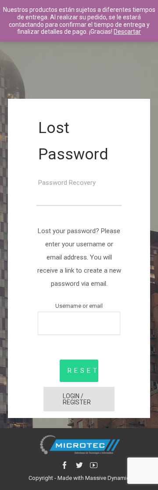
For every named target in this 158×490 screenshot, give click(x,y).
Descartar (127, 31)
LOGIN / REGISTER (77, 399)
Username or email (79, 306)
